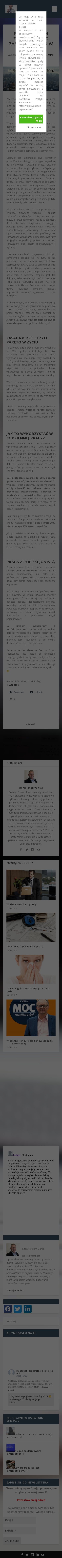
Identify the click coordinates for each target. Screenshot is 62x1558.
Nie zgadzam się (34, 127)
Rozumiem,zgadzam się (31, 119)
